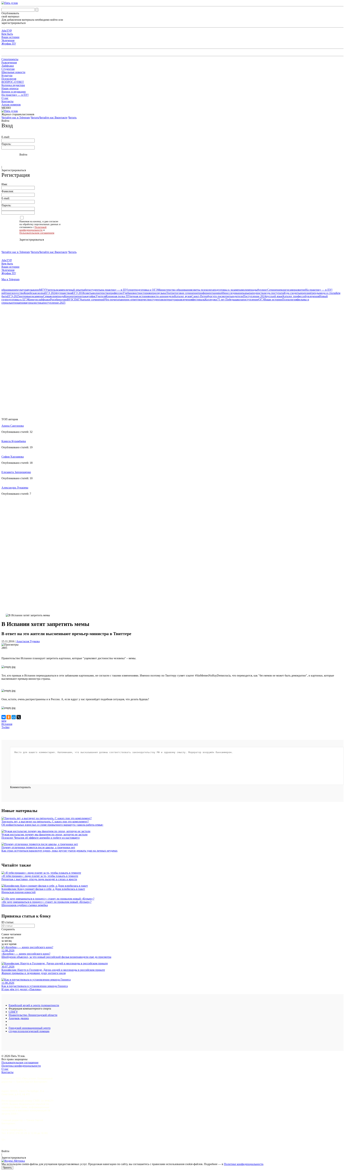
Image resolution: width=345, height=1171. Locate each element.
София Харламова (12, 456)
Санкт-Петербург (202, 296)
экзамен (60, 289)
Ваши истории (10, 37)
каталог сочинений (93, 299)
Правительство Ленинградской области (33, 1015)
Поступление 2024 (254, 296)
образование (9, 289)
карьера (247, 293)
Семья (47, 296)
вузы (30, 289)
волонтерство (101, 293)
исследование (234, 293)
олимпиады (250, 289)
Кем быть (7, 33)
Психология (8, 78)
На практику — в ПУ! (15, 94)
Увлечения (7, 40)
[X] (19, 717)
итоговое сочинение (185, 293)
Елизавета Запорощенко (16, 472)
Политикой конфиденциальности (33, 228)
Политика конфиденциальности (21, 1065)
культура (22, 289)
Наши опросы (10, 88)
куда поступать (274, 293)
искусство (18, 293)
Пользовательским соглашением (36, 233)
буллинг (262, 289)
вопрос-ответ (129, 299)
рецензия (305, 293)
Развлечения (9, 62)
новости (135, 293)
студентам (157, 299)
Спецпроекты (9, 59)
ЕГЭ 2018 (78, 293)
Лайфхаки (7, 65)
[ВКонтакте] (3, 717)
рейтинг (6, 293)
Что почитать (113, 299)
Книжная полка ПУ (118, 296)
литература (170, 299)
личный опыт (73, 289)
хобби (222, 293)
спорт (131, 289)
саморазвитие (297, 289)
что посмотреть (222, 296)
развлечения (184, 299)
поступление (250, 299)
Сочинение (274, 289)
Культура (6, 75)
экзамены (37, 296)
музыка (161, 293)
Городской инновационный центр (29, 1027)
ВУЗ (69, 299)
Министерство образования (175, 289)
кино (36, 289)
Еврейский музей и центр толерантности (34, 1005)
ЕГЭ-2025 (13, 296)
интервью (25, 296)
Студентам (8, 68)
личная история (139, 296)
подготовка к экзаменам (228, 289)
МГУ (42, 289)
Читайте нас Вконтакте (53, 117)
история (145, 293)
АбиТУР (6, 30)
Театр (169, 293)
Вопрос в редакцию (13, 91)
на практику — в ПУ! (114, 289)
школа (239, 299)
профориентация (208, 293)
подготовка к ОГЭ (146, 289)
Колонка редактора (13, 85)
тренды (315, 293)
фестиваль (198, 299)
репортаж (80, 296)
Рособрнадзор (58, 299)
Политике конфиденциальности (243, 1164)
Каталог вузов (183, 296)
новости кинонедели (161, 296)
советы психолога (202, 289)
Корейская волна (34, 293)
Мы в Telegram (10, 279)
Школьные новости (13, 72)
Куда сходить (292, 293)
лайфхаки (44, 299)
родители (237, 296)
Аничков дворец (19, 1018)
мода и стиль (327, 293)
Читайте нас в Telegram (15, 117)
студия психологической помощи (29, 1031)
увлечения (312, 296)
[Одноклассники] (8, 717)
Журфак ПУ (8, 43)
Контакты (7, 101)
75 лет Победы (226, 299)
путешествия (64, 293)
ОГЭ (261, 299)
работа (86, 289)
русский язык (274, 296)
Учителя (101, 296)
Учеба (126, 293)
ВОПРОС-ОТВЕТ (12, 81)
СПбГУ (76, 299)
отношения (18, 302)
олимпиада (57, 296)
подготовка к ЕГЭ (17, 299)
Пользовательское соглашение (19, 1062)
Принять (7, 1167)
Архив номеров (11, 104)
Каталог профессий (294, 296)
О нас (4, 98)
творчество (144, 299)
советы (88, 293)
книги (285, 289)
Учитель (50, 289)
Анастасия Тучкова (28, 641)
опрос (153, 293)
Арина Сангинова (12, 425)
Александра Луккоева (14, 487)
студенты (95, 289)
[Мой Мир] (14, 717)
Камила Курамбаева (13, 441)
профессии (116, 293)
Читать (35, 117)
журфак (91, 296)
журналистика (34, 302)
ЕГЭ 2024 (50, 293)
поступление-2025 (54, 302)
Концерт (69, 296)
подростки (258, 293)
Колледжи (211, 299)
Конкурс (33, 299)
